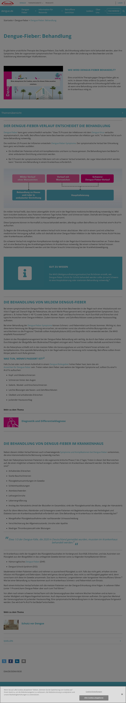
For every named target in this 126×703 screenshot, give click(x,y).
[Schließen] (122, 694)
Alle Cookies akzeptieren (93, 698)
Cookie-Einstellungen (94, 692)
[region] (63, 694)
